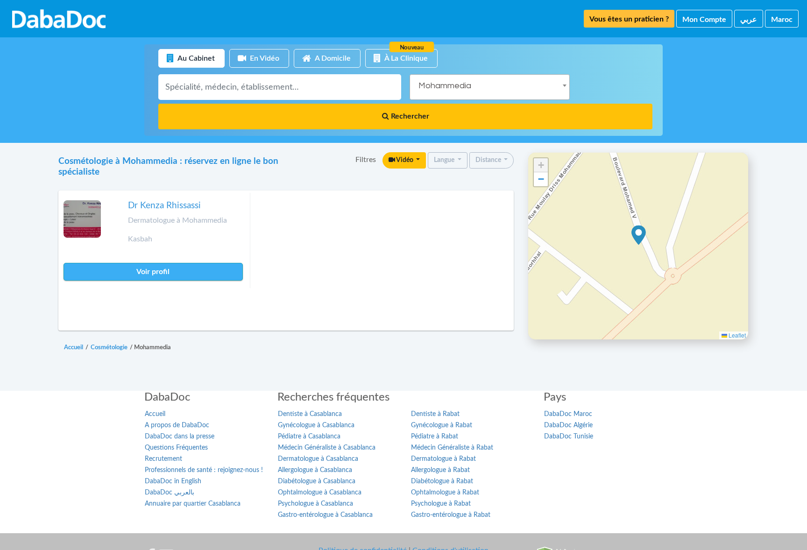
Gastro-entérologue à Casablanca (325, 515)
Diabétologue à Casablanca (316, 481)
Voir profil (153, 271)
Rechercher (409, 116)
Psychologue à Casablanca (315, 504)
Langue (445, 160)
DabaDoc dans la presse (179, 436)
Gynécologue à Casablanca (316, 425)
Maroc (782, 19)
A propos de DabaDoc (177, 425)
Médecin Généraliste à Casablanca (326, 447)
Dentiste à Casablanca (310, 414)
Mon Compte (704, 19)
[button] (638, 235)
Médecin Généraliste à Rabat (452, 447)
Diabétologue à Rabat (442, 481)
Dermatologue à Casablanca (318, 459)
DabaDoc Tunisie (568, 436)
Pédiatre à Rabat (434, 436)
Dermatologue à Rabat (443, 459)
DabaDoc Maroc (568, 414)
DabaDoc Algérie (568, 425)
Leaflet (736, 335)
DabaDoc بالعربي (169, 492)
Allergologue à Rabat (440, 470)
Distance (489, 160)
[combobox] (490, 87)
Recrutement (163, 459)
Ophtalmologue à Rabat (445, 492)
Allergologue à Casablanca (315, 470)
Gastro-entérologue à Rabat (450, 515)
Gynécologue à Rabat (441, 425)
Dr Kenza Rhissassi (164, 205)
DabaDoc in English (173, 481)
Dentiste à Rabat (435, 414)
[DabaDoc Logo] (58, 19)
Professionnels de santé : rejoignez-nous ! (204, 470)
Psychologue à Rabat (441, 504)
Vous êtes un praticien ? (629, 19)
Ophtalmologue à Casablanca (319, 492)
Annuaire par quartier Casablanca (193, 504)
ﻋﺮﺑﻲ (748, 19)
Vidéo (405, 160)
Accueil (155, 414)
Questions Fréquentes (176, 447)
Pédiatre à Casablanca (309, 436)
